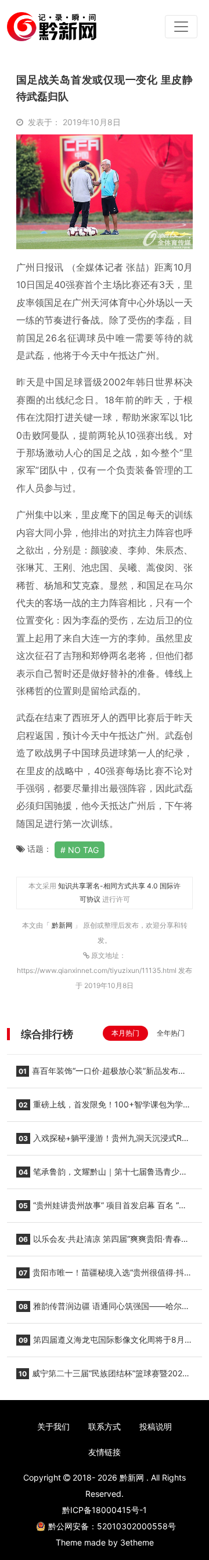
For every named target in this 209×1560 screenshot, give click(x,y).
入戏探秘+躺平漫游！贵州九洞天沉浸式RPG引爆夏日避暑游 (104, 1141)
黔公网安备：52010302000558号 (112, 1526)
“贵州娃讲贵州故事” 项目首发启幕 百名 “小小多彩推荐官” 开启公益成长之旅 (101, 1209)
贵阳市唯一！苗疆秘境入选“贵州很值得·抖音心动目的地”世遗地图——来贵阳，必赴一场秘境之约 (104, 1276)
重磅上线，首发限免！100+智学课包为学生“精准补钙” (103, 1108)
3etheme (137, 1542)
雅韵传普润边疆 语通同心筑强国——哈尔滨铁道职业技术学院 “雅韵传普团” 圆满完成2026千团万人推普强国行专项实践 (104, 1309)
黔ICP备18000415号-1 (104, 1510)
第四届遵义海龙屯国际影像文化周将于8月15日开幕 (100, 1343)
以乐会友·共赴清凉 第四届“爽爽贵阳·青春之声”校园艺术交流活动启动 (102, 1242)
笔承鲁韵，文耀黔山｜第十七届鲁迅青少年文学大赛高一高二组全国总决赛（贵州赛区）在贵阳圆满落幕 (102, 1175)
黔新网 (63, 925)
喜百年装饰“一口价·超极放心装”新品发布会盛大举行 (101, 1074)
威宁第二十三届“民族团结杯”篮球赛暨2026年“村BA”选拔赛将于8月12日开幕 (102, 1377)
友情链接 (104, 1452)
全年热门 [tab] (171, 1033)
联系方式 (104, 1426)
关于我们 (53, 1426)
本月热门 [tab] (125, 1033)
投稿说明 (155, 1426)
